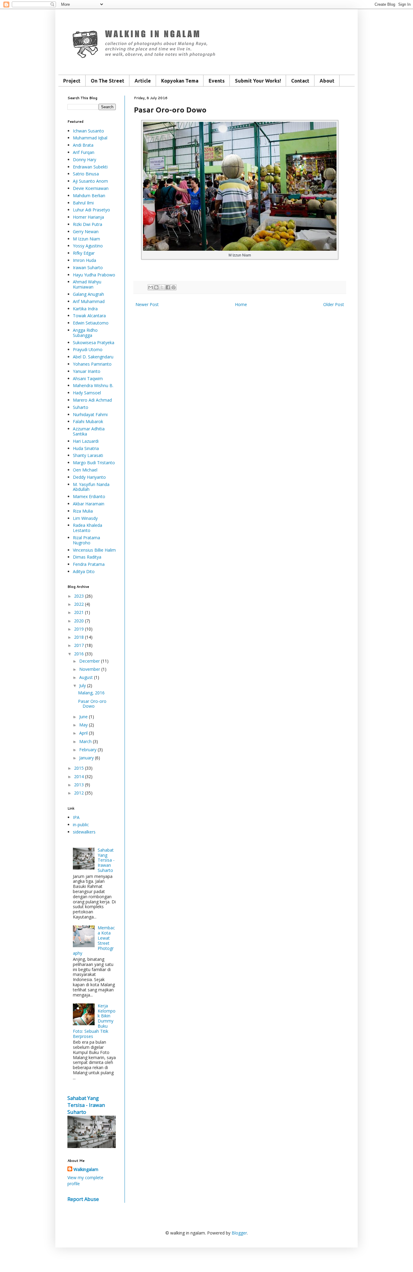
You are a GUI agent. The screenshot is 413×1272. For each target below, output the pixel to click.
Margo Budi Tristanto (94, 462)
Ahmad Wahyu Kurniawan (87, 284)
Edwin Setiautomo (91, 323)
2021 (79, 612)
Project (71, 80)
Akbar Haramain (88, 504)
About (327, 80)
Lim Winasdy (85, 518)
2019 (79, 629)
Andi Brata (83, 145)
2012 (79, 793)
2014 (79, 776)
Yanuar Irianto (86, 371)
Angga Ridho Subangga (85, 332)
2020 (79, 621)
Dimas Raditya (87, 557)
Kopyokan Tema (179, 80)
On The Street (107, 80)
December (89, 661)
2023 (79, 596)
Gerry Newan (86, 231)
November (89, 669)
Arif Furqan (83, 152)
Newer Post (147, 304)
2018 (79, 637)
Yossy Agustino (88, 246)
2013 (79, 785)
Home (241, 304)
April (83, 733)
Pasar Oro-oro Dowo (92, 703)
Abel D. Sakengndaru (93, 357)
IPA (76, 817)
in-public (81, 824)
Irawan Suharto (88, 267)
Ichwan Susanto (88, 131)
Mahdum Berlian (89, 195)
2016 (79, 654)
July (82, 685)
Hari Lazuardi (86, 441)
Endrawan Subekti (90, 167)
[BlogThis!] (156, 287)
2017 (79, 645)
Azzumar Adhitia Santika (89, 431)
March (85, 741)
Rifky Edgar (84, 253)
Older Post (333, 304)
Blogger (239, 1233)
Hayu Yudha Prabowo (94, 275)
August (86, 677)
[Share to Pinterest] (174, 287)
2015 (79, 768)
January (86, 758)
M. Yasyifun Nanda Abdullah (91, 486)
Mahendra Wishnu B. (93, 385)
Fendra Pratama (89, 564)
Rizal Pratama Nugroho (86, 540)
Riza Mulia (83, 511)
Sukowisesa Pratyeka (93, 342)
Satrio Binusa (86, 174)
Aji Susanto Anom (90, 181)
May (83, 725)
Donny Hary (84, 159)
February (87, 749)
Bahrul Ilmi (83, 203)
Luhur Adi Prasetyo (91, 210)
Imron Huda (84, 260)
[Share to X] (162, 287)
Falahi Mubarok (88, 421)
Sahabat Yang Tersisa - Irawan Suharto (106, 860)
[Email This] (151, 287)
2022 (79, 604)
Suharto (80, 407)
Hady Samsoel (87, 393)
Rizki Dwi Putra (87, 224)
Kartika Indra (85, 308)
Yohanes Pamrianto (92, 364)
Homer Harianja (88, 217)
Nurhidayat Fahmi (90, 414)
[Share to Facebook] (168, 287)
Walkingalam (85, 1169)
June (83, 716)
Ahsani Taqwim (88, 378)
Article (143, 80)
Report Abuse (83, 1199)
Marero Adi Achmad (92, 400)
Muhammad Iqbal (90, 138)
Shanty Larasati (88, 455)
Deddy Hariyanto (89, 477)
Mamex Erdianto (89, 496)
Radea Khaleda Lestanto (87, 527)
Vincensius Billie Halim (94, 550)
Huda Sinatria (86, 448)
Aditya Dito (84, 571)
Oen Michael (85, 470)
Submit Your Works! (258, 80)
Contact (300, 80)
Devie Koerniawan (91, 188)
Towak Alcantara (89, 315)
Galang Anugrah (88, 294)
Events (217, 80)
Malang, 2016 (91, 693)
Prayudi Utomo (87, 349)
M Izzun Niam (86, 239)
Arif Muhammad (89, 301)
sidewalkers (84, 832)
